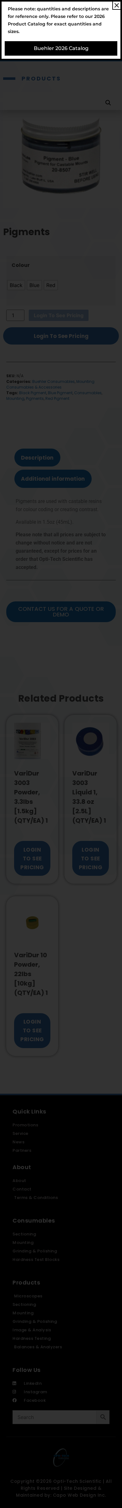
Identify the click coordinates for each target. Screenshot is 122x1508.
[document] (61, 754)
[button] (117, 5)
